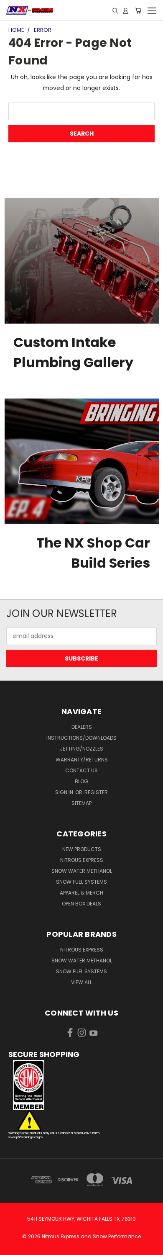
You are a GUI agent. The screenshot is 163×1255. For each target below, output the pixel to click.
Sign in (64, 792)
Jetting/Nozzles (81, 748)
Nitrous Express (81, 860)
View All (81, 982)
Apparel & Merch (81, 892)
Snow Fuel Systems (81, 881)
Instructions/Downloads (81, 737)
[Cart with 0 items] (138, 10)
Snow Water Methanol (81, 870)
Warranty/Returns (82, 759)
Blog (81, 781)
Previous (13, 1246)
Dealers (81, 726)
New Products (81, 849)
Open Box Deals (81, 903)
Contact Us (81, 770)
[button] (81, 1085)
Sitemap (81, 803)
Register (96, 792)
